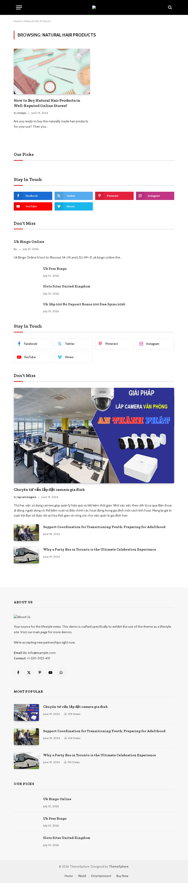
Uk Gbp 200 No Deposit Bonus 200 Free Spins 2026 (84, 304)
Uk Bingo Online (29, 241)
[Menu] (19, 7)
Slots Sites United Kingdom (66, 286)
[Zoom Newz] (94, 7)
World (82, 876)
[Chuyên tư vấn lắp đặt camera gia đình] (94, 436)
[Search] (169, 7)
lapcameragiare (26, 497)
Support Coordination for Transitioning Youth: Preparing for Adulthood (104, 527)
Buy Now (122, 876)
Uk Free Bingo (55, 269)
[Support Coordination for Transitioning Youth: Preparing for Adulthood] (26, 532)
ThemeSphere (119, 866)
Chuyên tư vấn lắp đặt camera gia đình (49, 489)
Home (17, 21)
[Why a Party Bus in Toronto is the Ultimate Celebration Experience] (26, 555)
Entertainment (101, 876)
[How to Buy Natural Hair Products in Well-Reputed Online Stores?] (52, 71)
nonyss (21, 113)
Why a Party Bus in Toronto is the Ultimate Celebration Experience (99, 549)
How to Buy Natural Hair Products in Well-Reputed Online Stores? (47, 103)
